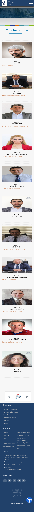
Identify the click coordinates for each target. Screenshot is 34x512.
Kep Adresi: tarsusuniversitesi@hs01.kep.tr (14, 468)
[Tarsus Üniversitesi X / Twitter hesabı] (10, 480)
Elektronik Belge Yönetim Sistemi (21, 439)
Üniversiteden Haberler (9, 417)
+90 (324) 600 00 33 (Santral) (13, 462)
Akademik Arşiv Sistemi (23, 445)
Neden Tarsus (7, 415)
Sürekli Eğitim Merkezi (9, 446)
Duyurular (6, 420)
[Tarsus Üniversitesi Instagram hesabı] (14, 480)
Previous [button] (9, 396)
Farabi (5, 438)
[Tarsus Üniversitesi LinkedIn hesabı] (24, 480)
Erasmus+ (6, 435)
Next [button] (26, 396)
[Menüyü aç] (31, 3)
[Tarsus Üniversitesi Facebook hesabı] (5, 480)
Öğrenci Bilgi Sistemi (23, 435)
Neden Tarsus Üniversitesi (10, 412)
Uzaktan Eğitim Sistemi (23, 432)
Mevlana (5, 441)
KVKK (18, 448)
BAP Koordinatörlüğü (9, 444)
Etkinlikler (6, 423)
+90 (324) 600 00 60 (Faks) (12, 465)
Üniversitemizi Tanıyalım (10, 409)
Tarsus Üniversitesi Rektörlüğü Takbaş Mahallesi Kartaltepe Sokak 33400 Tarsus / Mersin (17, 457)
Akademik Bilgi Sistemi (23, 443)
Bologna (5, 432)
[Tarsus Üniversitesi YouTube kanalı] (19, 480)
